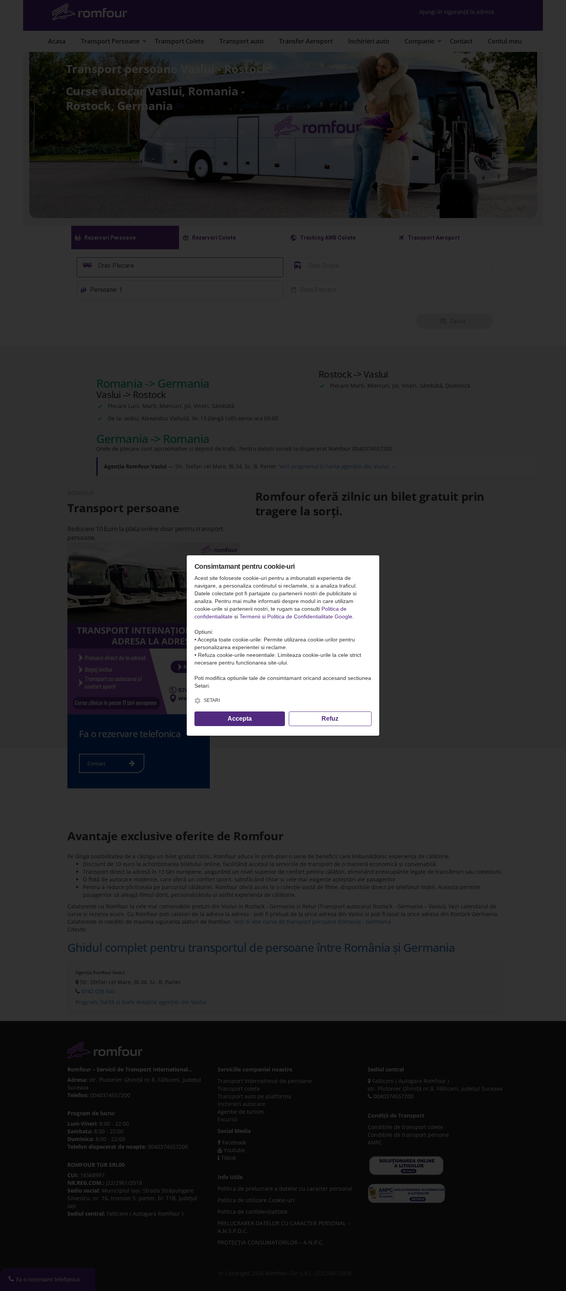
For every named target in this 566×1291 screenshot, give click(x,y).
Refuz (330, 718)
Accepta (240, 718)
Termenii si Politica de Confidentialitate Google (295, 616)
